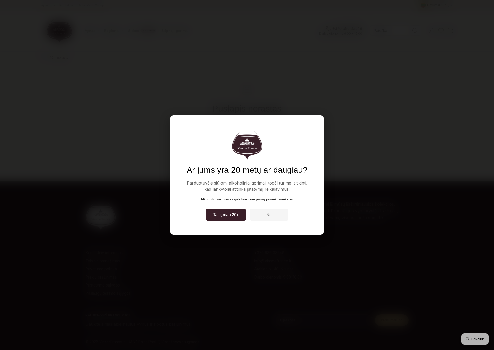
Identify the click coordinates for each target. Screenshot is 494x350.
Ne (269, 215)
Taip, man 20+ (226, 215)
